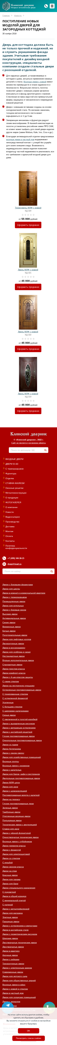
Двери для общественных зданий (19, 980)
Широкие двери (10, 938)
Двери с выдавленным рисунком (18, 723)
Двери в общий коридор (14, 896)
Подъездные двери (12, 820)
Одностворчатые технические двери (20, 837)
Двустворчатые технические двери (19, 942)
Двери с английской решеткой (17, 732)
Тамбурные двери (11, 812)
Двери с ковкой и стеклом (15, 989)
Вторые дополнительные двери (18, 660)
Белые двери (9, 631)
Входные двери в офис (13, 984)
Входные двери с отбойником (17, 841)
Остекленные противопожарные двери (21, 690)
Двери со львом (10, 744)
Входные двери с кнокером (15, 765)
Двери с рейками (10, 959)
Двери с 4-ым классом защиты (17, 677)
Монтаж (9, 531)
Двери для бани (10, 883)
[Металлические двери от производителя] (28, 434)
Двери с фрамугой (11, 850)
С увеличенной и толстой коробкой (19, 719)
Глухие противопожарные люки (18, 803)
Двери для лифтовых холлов (16, 639)
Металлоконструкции (15, 493)
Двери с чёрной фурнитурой (16, 833)
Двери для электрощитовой (16, 854)
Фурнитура (10, 473)
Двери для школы (11, 589)
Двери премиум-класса (14, 845)
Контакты (10, 541)
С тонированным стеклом (15, 694)
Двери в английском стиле (15, 930)
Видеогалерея (12, 517)
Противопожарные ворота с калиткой (21, 795)
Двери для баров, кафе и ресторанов (21, 774)
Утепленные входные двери (16, 816)
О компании (11, 507)
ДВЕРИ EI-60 (11, 464)
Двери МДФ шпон (11, 782)
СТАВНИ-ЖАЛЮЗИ (14, 483)
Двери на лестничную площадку (18, 685)
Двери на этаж (9, 871)
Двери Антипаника (11, 749)
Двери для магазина (12, 913)
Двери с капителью (11, 770)
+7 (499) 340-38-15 (16, 558)
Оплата (9, 536)
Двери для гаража (11, 879)
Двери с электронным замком (17, 968)
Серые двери (9, 715)
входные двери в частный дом (20, 139)
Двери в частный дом (13, 993)
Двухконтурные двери (13, 643)
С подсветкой (9, 892)
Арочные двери (10, 955)
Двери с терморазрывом (14, 597)
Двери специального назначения (18, 888)
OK (28, 1031)
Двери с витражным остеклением (19, 728)
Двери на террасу (11, 799)
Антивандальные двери (14, 618)
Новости (9, 512)
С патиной (7, 904)
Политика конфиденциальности (16, 547)
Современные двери (12, 972)
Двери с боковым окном (14, 610)
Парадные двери (10, 921)
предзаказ (28, 225)
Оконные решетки (14, 488)
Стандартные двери (12, 664)
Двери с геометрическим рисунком (19, 934)
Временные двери (11, 626)
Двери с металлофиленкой (15, 909)
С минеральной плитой (14, 900)
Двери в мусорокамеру (13, 648)
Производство (12, 521)
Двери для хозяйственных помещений (21, 757)
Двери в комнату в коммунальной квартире (23, 593)
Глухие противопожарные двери (18, 736)
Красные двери (10, 875)
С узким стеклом (10, 681)
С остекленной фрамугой (15, 698)
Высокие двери (9, 614)
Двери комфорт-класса (13, 673)
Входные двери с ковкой (35, 82)
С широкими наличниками (15, 711)
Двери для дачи (10, 787)
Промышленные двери (13, 601)
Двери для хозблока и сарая (16, 652)
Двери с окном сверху (13, 753)
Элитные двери (10, 917)
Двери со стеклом (11, 858)
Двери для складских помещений (19, 997)
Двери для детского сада (14, 976)
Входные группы (10, 761)
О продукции (11, 497)
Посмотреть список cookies (28, 1038)
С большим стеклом (12, 706)
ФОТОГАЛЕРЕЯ (13, 502)
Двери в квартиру (11, 951)
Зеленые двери (10, 808)
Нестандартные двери (13, 656)
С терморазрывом (14, 469)
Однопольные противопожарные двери (22, 740)
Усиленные (8, 702)
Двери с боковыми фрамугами (17, 584)
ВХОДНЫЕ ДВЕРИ (14, 459)
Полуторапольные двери (14, 635)
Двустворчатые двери (13, 947)
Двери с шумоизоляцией (14, 791)
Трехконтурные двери (13, 963)
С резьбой (7, 862)
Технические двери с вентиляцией (19, 824)
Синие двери (8, 622)
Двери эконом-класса (13, 867)
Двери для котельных (13, 605)
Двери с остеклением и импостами (19, 926)
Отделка (9, 478)
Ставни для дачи (10, 829)
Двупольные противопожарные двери (21, 778)
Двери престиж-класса (13, 669)
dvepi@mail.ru (14, 564)
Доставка (9, 526)
